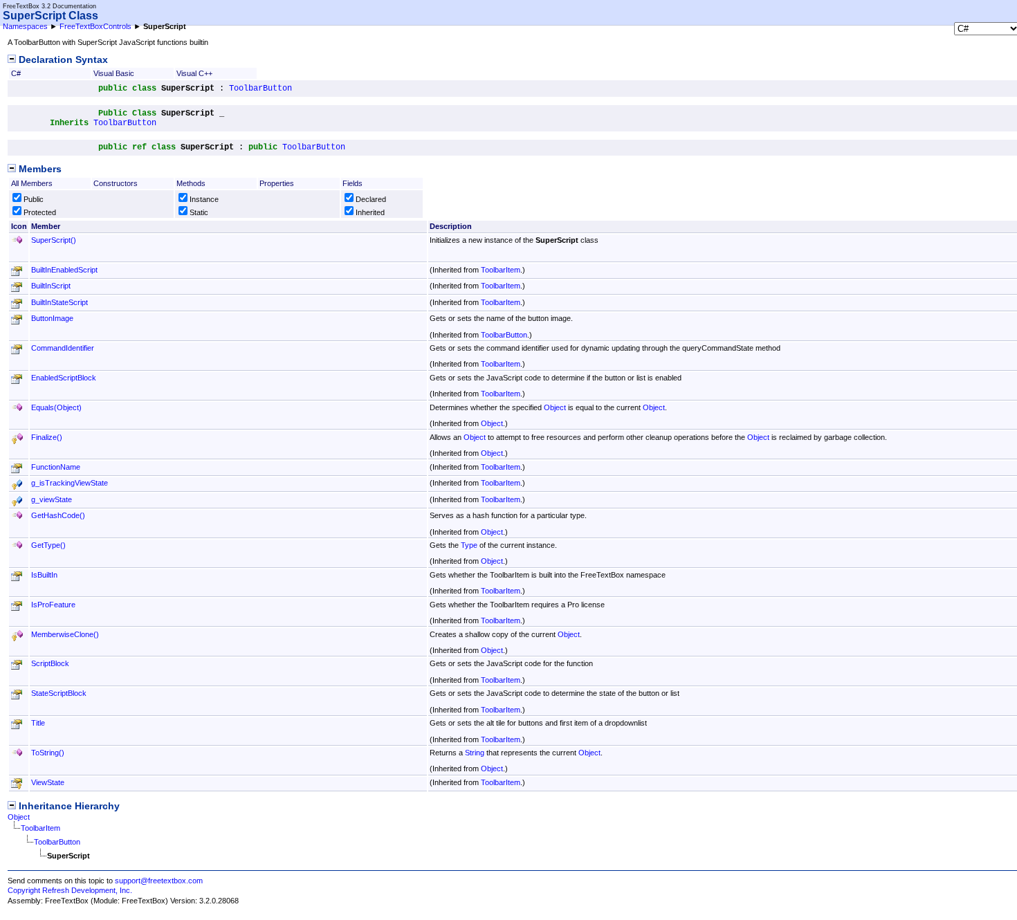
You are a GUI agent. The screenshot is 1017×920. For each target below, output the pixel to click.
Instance (204, 199)
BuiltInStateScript (59, 302)
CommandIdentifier (62, 348)
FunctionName (55, 467)
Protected (40, 212)
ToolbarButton (260, 88)
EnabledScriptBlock (63, 378)
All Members (32, 183)
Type (469, 545)
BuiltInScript (51, 286)
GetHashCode (58, 515)
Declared (371, 199)
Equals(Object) (56, 407)
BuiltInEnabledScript (64, 270)
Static (199, 212)
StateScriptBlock (58, 693)
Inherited (370, 212)
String (474, 752)
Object (555, 407)
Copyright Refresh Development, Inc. (70, 890)
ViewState (47, 782)
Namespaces (25, 26)
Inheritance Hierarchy (68, 806)
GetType (48, 545)
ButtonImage (52, 318)
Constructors (115, 183)
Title (38, 723)
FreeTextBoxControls (95, 26)
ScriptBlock (50, 663)
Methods (190, 183)
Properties (276, 183)
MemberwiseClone (65, 634)
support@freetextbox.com (159, 880)
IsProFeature (53, 604)
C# (16, 73)
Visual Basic (113, 73)
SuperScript (53, 240)
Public (34, 199)
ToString (47, 752)
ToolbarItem (500, 270)
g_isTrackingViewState (69, 483)
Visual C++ (194, 73)
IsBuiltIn (44, 575)
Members (39, 169)
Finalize (46, 437)
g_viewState (51, 499)
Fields (352, 183)
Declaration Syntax (62, 60)
